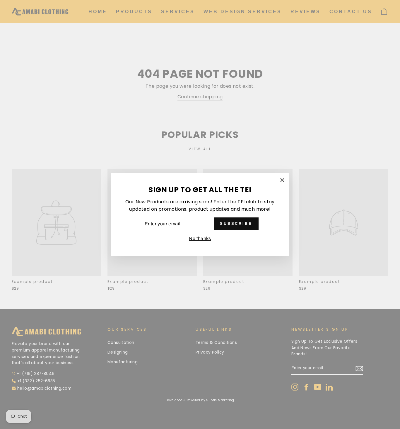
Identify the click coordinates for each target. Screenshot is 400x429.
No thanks (200, 238)
